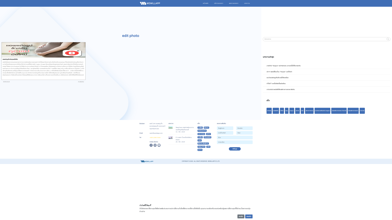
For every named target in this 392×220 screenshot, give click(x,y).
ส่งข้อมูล (235, 149)
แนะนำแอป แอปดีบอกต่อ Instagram (322, 111)
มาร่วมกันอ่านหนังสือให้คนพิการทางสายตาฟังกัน (281, 89)
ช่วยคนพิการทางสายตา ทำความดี (339, 111)
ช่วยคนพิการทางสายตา (353, 111)
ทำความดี (362, 111)
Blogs (287, 111)
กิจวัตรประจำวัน (202, 131)
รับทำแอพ (269, 111)
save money (201, 134)
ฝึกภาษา (206, 128)
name (199, 140)
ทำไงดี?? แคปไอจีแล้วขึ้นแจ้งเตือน (276, 83)
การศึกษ (200, 128)
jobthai (208, 134)
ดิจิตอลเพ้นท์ (207, 137)
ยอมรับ (249, 216)
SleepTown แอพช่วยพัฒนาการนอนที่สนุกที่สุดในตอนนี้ (185, 128)
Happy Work (201, 147)
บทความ (247, 3)
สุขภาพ (200, 150)
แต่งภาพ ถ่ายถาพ (309, 111)
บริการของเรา (218, 3)
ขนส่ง (208, 147)
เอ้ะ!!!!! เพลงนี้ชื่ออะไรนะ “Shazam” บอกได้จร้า (279, 72)
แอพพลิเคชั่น (275, 111)
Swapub (292, 111)
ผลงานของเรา (233, 3)
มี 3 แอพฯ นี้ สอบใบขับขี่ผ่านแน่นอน (184, 138)
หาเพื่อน (200, 137)
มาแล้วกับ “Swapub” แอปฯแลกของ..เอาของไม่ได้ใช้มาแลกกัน (284, 66)
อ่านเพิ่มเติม (81, 82)
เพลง (302, 111)
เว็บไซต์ (282, 111)
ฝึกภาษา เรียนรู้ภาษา (203, 143)
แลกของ (297, 111)
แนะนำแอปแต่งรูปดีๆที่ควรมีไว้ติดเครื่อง (277, 77)
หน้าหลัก (205, 3)
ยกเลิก (241, 216)
